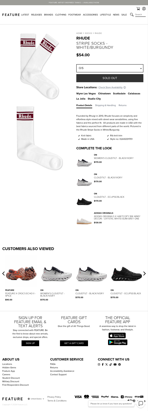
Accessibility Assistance (62, 371)
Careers (6, 374)
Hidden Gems (9, 367)
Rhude (98, 33)
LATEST (25, 14)
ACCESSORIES (90, 14)
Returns (54, 367)
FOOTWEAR (74, 14)
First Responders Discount (15, 385)
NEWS (116, 14)
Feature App (8, 371)
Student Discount (11, 378)
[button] (3, 273)
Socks (88, 33)
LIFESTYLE (105, 14)
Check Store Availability (110, 87)
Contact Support (58, 374)
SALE (124, 14)
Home (79, 33)
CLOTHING (60, 14)
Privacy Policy (54, 397)
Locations (7, 364)
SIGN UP (30, 343)
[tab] (85, 106)
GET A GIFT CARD (74, 343)
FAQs (53, 364)
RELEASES (36, 14)
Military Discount (10, 381)
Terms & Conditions (56, 400)
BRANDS (48, 14)
